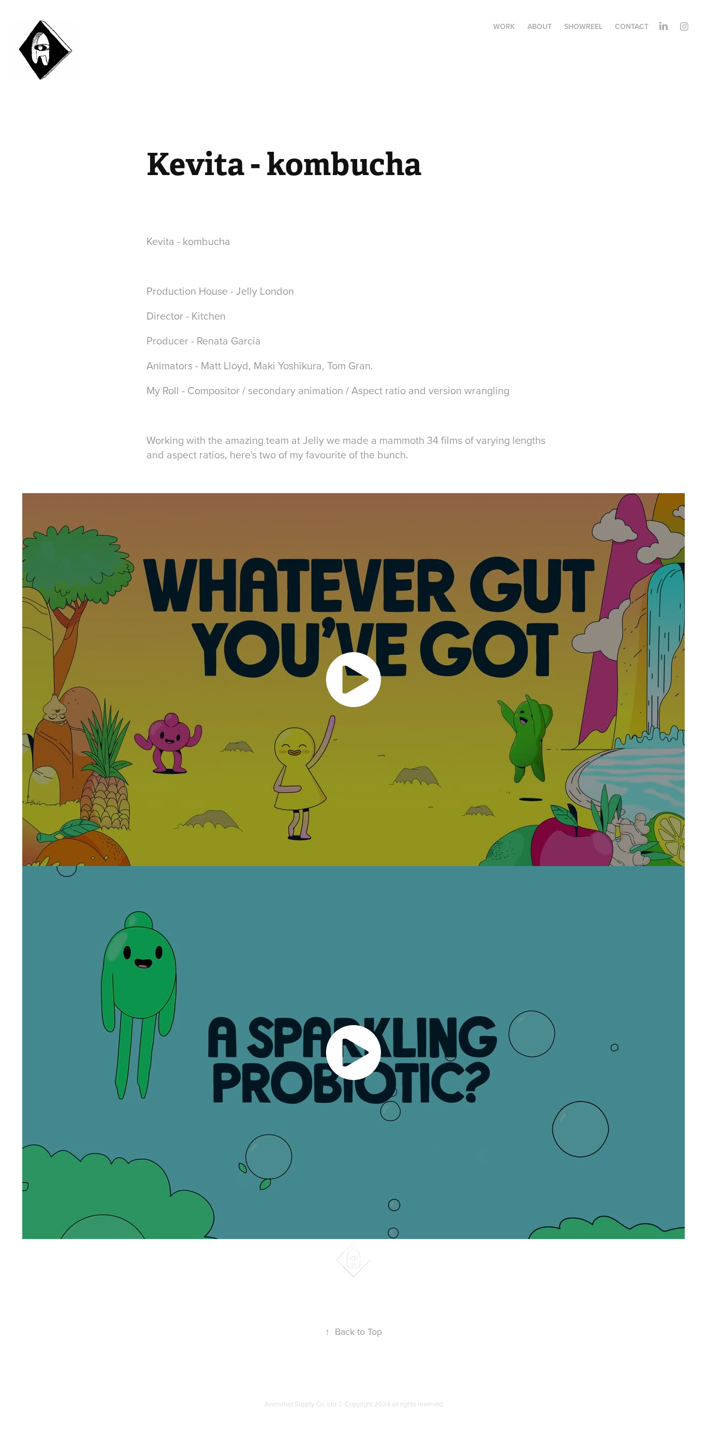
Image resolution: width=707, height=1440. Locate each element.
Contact (632, 26)
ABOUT (539, 26)
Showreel (583, 26)
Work (504, 26)
